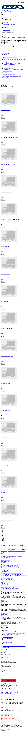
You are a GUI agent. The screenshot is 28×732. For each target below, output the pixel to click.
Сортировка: (4, 85)
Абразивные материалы (9, 52)
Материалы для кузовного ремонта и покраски (14, 633)
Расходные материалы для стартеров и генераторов (13, 576)
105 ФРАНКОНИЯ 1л (6, 328)
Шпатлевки (6, 77)
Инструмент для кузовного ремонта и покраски (15, 59)
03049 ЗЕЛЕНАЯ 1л (6, 192)
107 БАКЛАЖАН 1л (6, 383)
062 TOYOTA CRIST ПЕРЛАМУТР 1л (11, 219)
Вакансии (5, 635)
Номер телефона (5, 715)
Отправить (3, 722)
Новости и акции (7, 638)
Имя (2, 706)
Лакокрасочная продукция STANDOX (12, 63)
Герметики (6, 53)
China (2, 553)
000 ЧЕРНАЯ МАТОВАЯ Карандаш (10, 137)
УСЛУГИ (5, 22)
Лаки (4, 60)
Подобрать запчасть (5, 34)
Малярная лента (7, 67)
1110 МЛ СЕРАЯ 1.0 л (6, 438)
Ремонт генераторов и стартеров (11, 634)
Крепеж (2, 564)
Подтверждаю (4, 730)
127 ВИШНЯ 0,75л (5, 492)
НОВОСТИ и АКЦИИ (9, 24)
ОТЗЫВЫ (5, 27)
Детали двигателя (5, 558)
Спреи (5, 72)
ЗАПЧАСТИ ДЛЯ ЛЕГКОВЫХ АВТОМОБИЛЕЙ (13, 551)
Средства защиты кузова (9, 74)
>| (3, 543)
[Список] (1, 84)
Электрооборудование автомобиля (9, 589)
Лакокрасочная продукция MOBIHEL (12, 62)
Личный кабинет (7, 642)
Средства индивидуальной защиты (12, 76)
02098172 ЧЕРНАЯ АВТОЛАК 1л (9, 164)
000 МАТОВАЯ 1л (5, 110)
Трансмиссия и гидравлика (7, 587)
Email (2, 707)
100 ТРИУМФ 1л (5, 246)
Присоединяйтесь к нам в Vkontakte (9, 692)
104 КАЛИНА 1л (5, 301)
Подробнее (8, 729)
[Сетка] (2, 84)
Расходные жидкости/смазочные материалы (11, 574)
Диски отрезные (7, 55)
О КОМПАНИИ (7, 19)
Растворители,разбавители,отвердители (13, 69)
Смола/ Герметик (7, 71)
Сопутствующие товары (6, 579)
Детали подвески (5, 561)
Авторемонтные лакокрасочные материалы (14, 37)
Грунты (5, 54)
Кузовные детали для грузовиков (9, 566)
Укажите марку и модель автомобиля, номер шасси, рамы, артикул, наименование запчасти (13, 709)
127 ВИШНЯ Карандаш (7, 520)
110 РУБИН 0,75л (5, 410)
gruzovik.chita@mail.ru (6, 11)
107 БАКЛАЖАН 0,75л (7, 356)
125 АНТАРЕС (4, 465)
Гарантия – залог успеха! (9, 631)
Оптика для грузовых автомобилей (9, 569)
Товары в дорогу (5, 584)
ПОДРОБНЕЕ (4, 601)
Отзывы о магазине (8, 637)
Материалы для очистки (9, 68)
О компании (6, 630)
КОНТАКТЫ (6, 30)
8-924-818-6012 (4, 10)
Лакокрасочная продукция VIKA (11, 64)
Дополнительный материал (10, 57)
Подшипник (4, 571)
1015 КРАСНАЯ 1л (5, 274)
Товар (2, 582)
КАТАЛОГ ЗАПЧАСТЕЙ (9, 17)
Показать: (3, 88)
